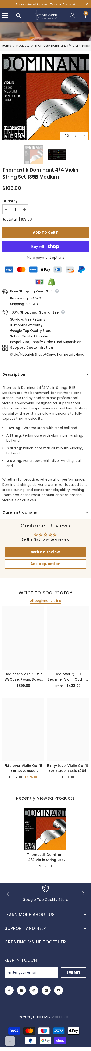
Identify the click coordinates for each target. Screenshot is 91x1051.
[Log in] (72, 15)
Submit (73, 972)
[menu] (5, 15)
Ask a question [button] (45, 563)
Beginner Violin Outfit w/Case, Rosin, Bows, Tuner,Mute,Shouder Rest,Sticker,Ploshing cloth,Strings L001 (23, 677)
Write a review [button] (45, 552)
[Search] (18, 15)
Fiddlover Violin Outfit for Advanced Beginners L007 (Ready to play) (23, 768)
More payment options (45, 257)
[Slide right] (83, 893)
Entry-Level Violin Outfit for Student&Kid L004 (67, 768)
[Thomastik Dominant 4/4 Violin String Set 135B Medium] (45, 829)
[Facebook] (9, 990)
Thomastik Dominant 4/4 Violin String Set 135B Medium (45, 857)
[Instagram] (21, 990)
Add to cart (45, 232)
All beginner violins (45, 600)
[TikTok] (46, 990)
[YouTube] (58, 990)
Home (6, 46)
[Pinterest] (33, 990)
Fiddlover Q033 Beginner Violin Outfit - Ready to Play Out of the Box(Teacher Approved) (68, 677)
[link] (45, 893)
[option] (45, 97)
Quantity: (10, 200)
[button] (75, 136)
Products (22, 46)
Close (87, 4)
